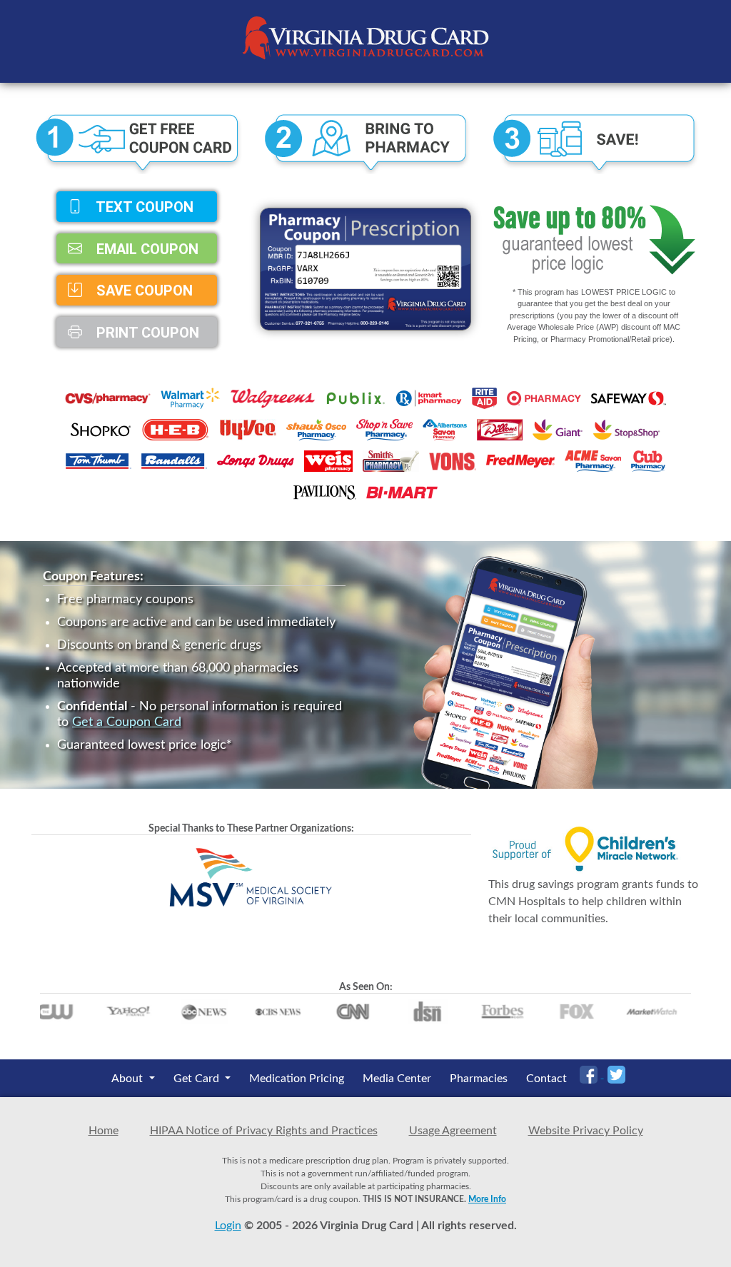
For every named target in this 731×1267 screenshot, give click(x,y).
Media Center (397, 1078)
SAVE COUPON (143, 290)
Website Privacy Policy (585, 1130)
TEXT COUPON (143, 207)
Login (228, 1225)
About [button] (128, 1078)
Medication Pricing (296, 1078)
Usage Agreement (453, 1130)
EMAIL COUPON (145, 248)
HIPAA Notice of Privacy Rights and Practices (264, 1130)
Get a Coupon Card (126, 722)
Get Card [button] (197, 1078)
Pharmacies (479, 1078)
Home (104, 1130)
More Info (487, 1199)
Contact (546, 1078)
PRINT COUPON (146, 331)
